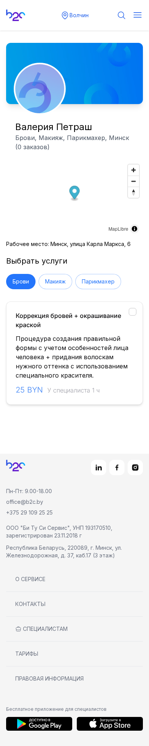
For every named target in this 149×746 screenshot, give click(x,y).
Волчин (79, 15)
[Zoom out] (133, 181)
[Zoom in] (133, 170)
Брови (21, 281)
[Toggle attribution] (134, 228)
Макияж (55, 281)
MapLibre (118, 228)
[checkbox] (132, 312)
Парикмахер (98, 281)
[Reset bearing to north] (133, 192)
